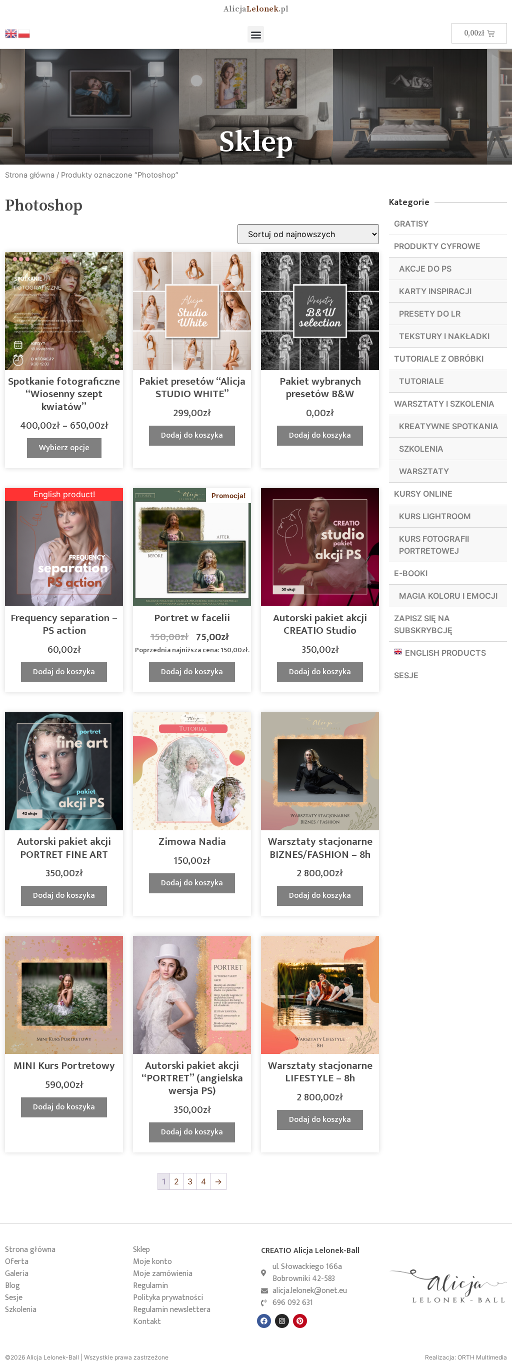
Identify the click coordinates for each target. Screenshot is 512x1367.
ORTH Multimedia (482, 1357)
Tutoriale (421, 381)
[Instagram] (282, 1321)
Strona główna (29, 175)
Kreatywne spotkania (448, 426)
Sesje (406, 675)
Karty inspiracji (435, 291)
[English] (11, 33)
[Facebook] (264, 1321)
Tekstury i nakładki (444, 336)
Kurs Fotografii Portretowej (434, 545)
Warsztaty (424, 471)
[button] (256, 34)
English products (445, 653)
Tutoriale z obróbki (439, 359)
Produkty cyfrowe (437, 246)
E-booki (411, 573)
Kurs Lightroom (435, 516)
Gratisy (411, 224)
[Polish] (24, 33)
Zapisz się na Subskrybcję (423, 624)
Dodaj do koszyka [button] (192, 435)
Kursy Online (423, 494)
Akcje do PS (425, 269)
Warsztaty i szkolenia (444, 404)
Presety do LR (429, 314)
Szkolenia (421, 449)
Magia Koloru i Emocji (448, 596)
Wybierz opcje (64, 448)
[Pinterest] (300, 1321)
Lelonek (256, 9)
